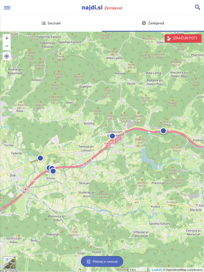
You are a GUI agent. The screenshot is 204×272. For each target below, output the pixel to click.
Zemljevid (156, 23)
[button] (7, 56)
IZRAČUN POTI (185, 38)
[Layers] (9, 263)
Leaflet (156, 269)
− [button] (6, 46)
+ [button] (6, 38)
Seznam (54, 23)
